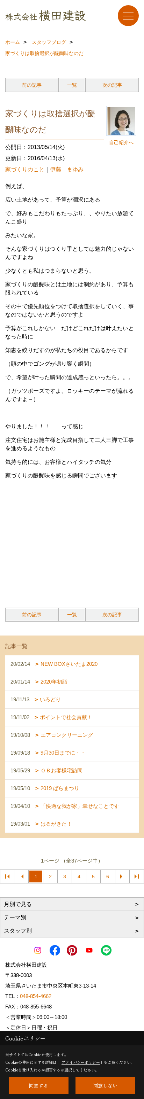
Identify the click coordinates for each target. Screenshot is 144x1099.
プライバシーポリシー (81, 1062)
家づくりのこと (24, 169)
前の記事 (32, 85)
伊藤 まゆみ (67, 169)
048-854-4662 (35, 996)
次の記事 (112, 85)
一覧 (72, 85)
